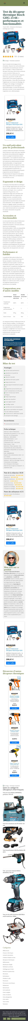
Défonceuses (6, 962)
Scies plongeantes (7, 997)
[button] (11, 60)
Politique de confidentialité (18, 1018)
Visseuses (5, 1004)
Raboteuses (6, 985)
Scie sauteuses (6, 990)
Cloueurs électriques (8, 953)
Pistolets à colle (7, 978)
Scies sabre (6, 999)
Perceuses (5, 974)
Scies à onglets (6, 992)
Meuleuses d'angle (7, 964)
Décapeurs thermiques (16, 27)
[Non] (26, 1015)
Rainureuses (6, 987)
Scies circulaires (7, 994)
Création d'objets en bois (9, 957)
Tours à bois (6, 1001)
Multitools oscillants (8, 967)
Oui (4, 1018)
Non (9, 1018)
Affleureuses (6, 950)
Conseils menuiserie (8, 955)
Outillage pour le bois (8, 28)
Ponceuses (5, 980)
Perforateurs (6, 976)
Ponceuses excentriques (9, 983)
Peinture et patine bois (8, 971)
